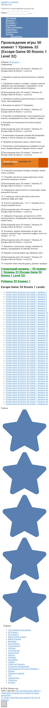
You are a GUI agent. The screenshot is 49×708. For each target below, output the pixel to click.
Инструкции (13, 653)
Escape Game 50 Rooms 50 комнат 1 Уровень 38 (27, 376)
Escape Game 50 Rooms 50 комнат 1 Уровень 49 (27, 402)
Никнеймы (13, 660)
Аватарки (12, 641)
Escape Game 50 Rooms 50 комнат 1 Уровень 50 (27, 404)
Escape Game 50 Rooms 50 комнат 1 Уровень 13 (27, 319)
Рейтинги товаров (16, 673)
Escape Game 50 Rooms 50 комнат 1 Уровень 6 (26, 304)
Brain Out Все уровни (17, 637)
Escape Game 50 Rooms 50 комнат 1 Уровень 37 (27, 374)
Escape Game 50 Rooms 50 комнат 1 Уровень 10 (27, 313)
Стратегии (12, 680)
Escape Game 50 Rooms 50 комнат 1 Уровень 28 (27, 354)
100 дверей (11, 18)
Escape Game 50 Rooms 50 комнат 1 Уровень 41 (27, 383)
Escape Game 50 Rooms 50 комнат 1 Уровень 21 (27, 338)
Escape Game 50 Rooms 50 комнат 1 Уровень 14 (27, 322)
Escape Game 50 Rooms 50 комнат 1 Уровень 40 (27, 381)
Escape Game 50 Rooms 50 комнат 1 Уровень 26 (27, 349)
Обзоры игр (6, 4)
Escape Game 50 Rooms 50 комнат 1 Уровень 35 (27, 370)
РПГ (10, 676)
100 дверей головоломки (19, 630)
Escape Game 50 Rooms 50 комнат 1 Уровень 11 (27, 315)
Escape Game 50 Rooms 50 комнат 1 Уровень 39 (27, 379)
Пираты (11, 662)
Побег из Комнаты (14, 27)
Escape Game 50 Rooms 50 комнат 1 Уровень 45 (27, 392)
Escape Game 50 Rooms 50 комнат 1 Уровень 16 (27, 326)
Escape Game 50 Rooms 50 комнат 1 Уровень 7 (26, 306)
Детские (9, 34)
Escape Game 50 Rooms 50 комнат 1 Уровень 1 (26, 292)
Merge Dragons (14, 639)
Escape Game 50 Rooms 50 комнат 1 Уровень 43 (27, 388)
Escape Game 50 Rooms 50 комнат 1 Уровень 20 (27, 335)
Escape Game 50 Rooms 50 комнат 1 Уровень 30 (27, 358)
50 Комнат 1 (11, 23)
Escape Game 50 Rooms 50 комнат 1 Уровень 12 (27, 317)
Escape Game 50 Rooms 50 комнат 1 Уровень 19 (27, 333)
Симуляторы (11, 30)
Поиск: (4, 13)
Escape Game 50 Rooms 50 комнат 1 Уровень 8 (26, 308)
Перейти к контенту (9, 2)
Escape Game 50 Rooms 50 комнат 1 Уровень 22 (27, 340)
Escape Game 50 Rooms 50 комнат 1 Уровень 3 (26, 297)
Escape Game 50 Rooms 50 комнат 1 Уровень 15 (27, 324)
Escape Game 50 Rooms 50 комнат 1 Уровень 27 (27, 351)
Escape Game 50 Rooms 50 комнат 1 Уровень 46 (27, 395)
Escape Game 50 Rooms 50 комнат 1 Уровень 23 (27, 342)
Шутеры (11, 682)
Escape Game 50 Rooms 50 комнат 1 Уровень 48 (27, 399)
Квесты (11, 655)
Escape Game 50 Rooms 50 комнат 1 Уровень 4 (26, 299)
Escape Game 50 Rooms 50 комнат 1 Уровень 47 (27, 397)
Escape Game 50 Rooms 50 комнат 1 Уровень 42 (27, 386)
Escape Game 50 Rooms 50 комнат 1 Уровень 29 (27, 356)
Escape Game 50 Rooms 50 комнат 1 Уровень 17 (27, 329)
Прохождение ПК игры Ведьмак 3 (23, 669)
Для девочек (16, 36)
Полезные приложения (18, 666)
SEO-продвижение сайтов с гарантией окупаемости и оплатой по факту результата (21, 693)
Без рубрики (13, 644)
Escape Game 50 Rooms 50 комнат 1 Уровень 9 (26, 310)
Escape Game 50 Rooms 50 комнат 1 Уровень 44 (27, 390)
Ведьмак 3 (10, 20)
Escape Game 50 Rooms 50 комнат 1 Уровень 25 (27, 347)
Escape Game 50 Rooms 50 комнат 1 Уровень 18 (27, 331)
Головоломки (12, 32)
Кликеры (12, 657)
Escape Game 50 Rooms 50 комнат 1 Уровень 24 (27, 345)
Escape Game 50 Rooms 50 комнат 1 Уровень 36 (27, 372)
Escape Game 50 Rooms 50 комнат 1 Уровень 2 (26, 294)
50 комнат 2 (11, 25)
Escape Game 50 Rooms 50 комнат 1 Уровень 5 (26, 301)
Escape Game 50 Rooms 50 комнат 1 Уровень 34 (27, 367)
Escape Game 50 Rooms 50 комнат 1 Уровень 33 (27, 365)
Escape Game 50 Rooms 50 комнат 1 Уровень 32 (27, 363)
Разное (11, 671)
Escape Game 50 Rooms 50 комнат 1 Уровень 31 (27, 361)
